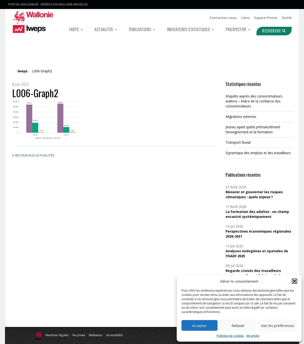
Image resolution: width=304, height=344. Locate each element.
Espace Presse (265, 17)
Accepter (199, 325)
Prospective (236, 29)
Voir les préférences (277, 325)
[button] (294, 281)
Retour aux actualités (34, 155)
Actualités (104, 29)
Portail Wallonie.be (23, 4)
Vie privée (252, 336)
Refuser (238, 325)
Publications (140, 29)
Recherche (272, 31)
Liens (245, 17)
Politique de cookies (230, 336)
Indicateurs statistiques (189, 29)
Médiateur (96, 335)
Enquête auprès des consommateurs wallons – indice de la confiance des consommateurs (254, 101)
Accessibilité (114, 335)
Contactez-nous (223, 17)
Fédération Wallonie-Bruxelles (64, 4)
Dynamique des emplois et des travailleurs (258, 153)
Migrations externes (241, 116)
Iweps (74, 29)
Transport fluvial (238, 142)
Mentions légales (57, 335)
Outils (287, 17)
